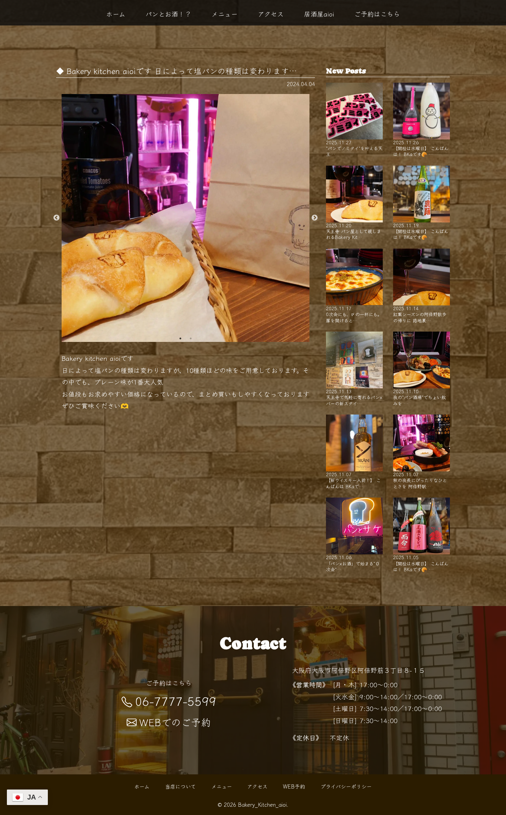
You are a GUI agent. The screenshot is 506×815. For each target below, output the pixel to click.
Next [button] (314, 218)
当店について (180, 786)
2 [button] (190, 338)
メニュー (224, 14)
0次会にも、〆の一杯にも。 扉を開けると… (354, 314)
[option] (185, 218)
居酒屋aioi (319, 14)
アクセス (271, 14)
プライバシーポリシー (346, 786)
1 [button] (180, 338)
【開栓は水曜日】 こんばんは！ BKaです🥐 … (421, 148)
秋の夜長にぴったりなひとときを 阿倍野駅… (420, 480)
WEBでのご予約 (175, 722)
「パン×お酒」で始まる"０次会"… (353, 563)
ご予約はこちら (377, 14)
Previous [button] (56, 218)
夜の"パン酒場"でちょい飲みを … (419, 397)
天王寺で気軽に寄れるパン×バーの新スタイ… (354, 397)
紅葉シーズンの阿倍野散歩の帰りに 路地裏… (419, 314)
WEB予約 (294, 786)
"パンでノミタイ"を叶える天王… (354, 148)
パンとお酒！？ (168, 14)
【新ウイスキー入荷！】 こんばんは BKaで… (353, 480)
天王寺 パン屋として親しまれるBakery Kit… (353, 231)
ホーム (115, 14)
